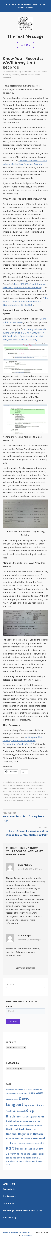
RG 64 (24, 1149)
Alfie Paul (27, 1089)
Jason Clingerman (29, 1117)
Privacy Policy (9, 1217)
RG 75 (36, 1148)
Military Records (12, 74)
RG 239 (39, 1154)
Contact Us (8, 1203)
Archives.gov (9, 1196)
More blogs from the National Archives (22, 1210)
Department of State (34, 1105)
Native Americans (22, 1139)
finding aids (27, 782)
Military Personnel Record (14, 785)
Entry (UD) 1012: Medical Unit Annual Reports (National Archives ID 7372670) (25, 301)
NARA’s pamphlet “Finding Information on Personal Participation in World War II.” (22, 740)
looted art (26, 1121)
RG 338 (39, 797)
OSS (32, 1143)
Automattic (27, 1235)
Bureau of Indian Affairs (19, 1093)
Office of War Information (21, 1143)
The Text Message (25, 36)
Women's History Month (26, 1161)
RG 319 (19, 1158)
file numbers (15, 782)
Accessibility (9, 1189)
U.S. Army (38, 1158)
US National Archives (31, 72)
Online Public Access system (21, 788)
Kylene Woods (39, 782)
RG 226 (33, 1154)
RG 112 (32, 797)
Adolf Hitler (10, 1089)
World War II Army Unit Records (21, 800)
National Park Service (20, 1129)
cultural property (12, 1099)
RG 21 (41, 1143)
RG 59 (11, 1148)
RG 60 (19, 1149)
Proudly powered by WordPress (17, 1232)
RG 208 (27, 1154)
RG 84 (13, 1154)
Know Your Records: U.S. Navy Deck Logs (23, 817)
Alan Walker (19, 1089)
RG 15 (37, 1143)
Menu (27, 45)
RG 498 (32, 1158)
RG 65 (30, 1149)
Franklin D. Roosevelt (16, 1111)
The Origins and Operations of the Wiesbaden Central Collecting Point (27, 831)
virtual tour (11, 1161)
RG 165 (20, 1154)
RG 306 (13, 1158)
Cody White (36, 1093)
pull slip (32, 791)
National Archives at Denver (31, 1125)
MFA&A (17, 1125)
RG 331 (26, 1158)
